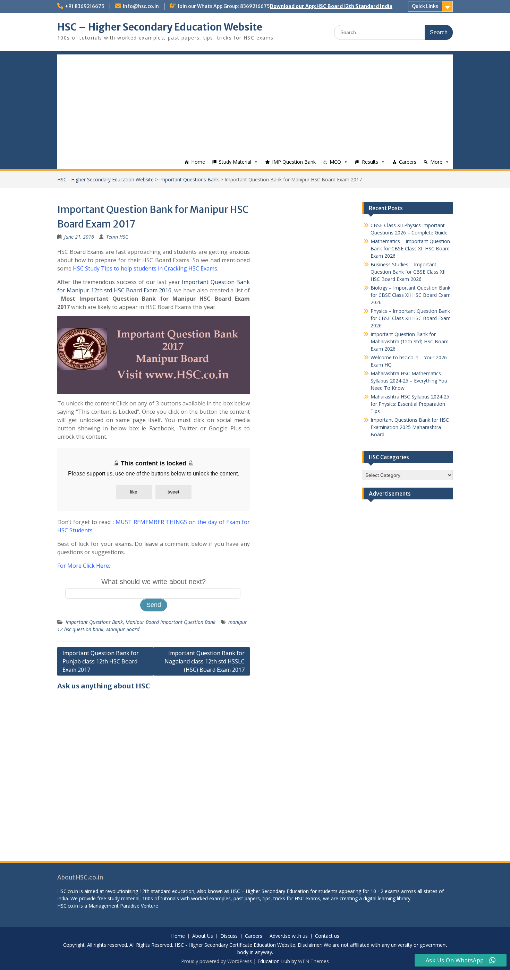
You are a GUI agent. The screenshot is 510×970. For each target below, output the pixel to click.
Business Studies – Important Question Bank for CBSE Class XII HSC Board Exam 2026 (408, 271)
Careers (407, 161)
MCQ (335, 161)
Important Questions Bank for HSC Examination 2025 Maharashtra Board (410, 427)
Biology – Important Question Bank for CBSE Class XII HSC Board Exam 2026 (411, 295)
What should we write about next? (153, 581)
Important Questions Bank (189, 179)
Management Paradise (113, 905)
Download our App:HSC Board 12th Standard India (331, 6)
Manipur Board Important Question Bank (170, 622)
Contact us (327, 936)
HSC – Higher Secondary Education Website (159, 27)
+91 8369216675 (84, 6)
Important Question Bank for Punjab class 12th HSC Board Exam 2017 (100, 661)
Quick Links (425, 6)
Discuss (229, 936)
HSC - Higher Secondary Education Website (105, 179)
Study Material (235, 161)
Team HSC (117, 236)
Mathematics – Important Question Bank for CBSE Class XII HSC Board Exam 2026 (410, 248)
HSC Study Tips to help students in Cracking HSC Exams (145, 268)
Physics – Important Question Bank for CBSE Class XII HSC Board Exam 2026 (411, 318)
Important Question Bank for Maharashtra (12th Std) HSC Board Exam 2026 (410, 341)
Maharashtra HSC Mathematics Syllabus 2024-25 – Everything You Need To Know (409, 380)
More (436, 161)
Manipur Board (122, 629)
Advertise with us (289, 936)
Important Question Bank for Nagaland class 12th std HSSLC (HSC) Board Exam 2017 (204, 661)
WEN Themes (313, 961)
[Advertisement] (255, 103)
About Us (202, 936)
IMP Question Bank (294, 161)
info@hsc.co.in (141, 6)
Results (370, 161)
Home (198, 161)
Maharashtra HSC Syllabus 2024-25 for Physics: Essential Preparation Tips (410, 403)
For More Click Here (83, 565)
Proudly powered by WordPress (216, 961)
